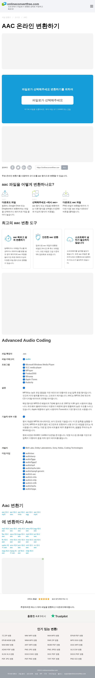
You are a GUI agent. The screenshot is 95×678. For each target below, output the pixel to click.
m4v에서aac (13, 541)
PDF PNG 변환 (30, 659)
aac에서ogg (29, 513)
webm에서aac (5, 546)
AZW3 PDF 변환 (8, 650)
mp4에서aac (29, 535)
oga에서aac (21, 535)
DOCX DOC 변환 (31, 654)
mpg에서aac (5, 552)
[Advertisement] (47, 141)
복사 (64, 167)
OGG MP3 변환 (76, 645)
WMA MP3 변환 (31, 640)
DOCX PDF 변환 (76, 654)
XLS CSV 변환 (76, 650)
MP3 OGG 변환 (76, 640)
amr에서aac (21, 546)
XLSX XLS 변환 (8, 654)
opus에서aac (14, 535)
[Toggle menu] (91, 6)
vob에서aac (37, 541)
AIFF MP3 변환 (31, 645)
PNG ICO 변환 (76, 659)
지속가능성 (52, 674)
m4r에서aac (29, 546)
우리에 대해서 (12, 674)
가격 (45, 674)
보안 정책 (30, 674)
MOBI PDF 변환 (54, 645)
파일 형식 (22, 674)
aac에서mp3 (5, 513)
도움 (36, 674)
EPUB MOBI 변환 (8, 640)
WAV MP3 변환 (30, 636)
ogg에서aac (37, 530)
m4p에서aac (29, 552)
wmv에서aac (13, 546)
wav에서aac (13, 530)
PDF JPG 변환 (7, 659)
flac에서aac (5, 535)
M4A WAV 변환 (7, 645)
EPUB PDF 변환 (76, 636)
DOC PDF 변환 (53, 654)
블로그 (60, 674)
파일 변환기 (6, 17)
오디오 (17, 17)
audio (28, 359)
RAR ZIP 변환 (53, 640)
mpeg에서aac (13, 552)
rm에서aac (37, 546)
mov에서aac (29, 541)
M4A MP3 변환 (53, 636)
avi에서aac (37, 535)
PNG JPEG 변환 (54, 650)
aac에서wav (13, 513)
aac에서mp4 (37, 513)
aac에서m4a (21, 513)
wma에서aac (30, 530)
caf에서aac (21, 552)
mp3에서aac (5, 530)
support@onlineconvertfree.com (75, 674)
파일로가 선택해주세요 (47, 100)
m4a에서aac (21, 530)
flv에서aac (5, 541)
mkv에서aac (21, 541)
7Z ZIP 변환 (6, 636)
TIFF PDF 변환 (53, 659)
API (41, 674)
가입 (69, 109)
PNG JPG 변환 (30, 650)
